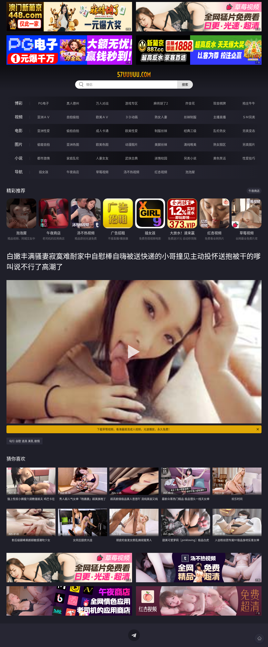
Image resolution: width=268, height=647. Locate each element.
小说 (19, 158)
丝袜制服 (190, 117)
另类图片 (248, 144)
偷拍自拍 (73, 131)
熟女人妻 (161, 117)
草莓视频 (102, 172)
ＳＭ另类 (248, 117)
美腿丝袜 (161, 144)
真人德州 (73, 103)
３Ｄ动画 (131, 117)
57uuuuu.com (134, 74)
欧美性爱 (131, 131)
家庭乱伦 (73, 158)
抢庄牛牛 (248, 103)
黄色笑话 (219, 158)
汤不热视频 (131, 172)
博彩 (19, 103)
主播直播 (219, 117)
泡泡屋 (190, 172)
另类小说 (190, 158)
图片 (19, 144)
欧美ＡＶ (102, 117)
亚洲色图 (73, 144)
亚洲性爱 (43, 131)
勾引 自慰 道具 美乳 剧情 (24, 441)
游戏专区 (131, 103)
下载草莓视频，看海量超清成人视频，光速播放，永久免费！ (134, 429)
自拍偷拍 (73, 117)
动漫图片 (131, 144)
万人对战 (102, 103)
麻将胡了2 (161, 103)
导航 (19, 172)
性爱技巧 (248, 158)
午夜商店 (73, 172)
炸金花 (190, 103)
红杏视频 (161, 172)
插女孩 (43, 172)
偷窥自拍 (43, 144)
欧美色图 (102, 144)
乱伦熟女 (219, 131)
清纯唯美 (190, 144)
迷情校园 (161, 158)
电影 (19, 130)
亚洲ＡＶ (43, 117)
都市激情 (43, 158)
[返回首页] (259, 638)
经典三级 (190, 131)
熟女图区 (219, 144)
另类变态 (248, 131)
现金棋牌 (219, 103)
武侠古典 (131, 158)
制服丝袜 (161, 131)
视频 (19, 117)
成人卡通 (102, 131)
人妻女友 (102, 158)
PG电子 (43, 103)
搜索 (185, 84)
